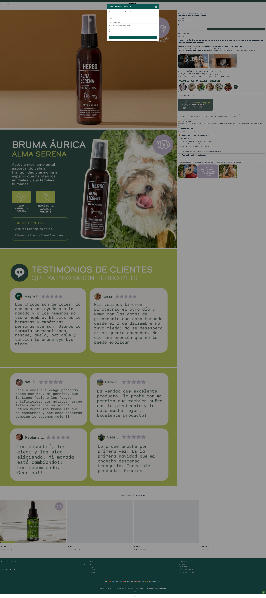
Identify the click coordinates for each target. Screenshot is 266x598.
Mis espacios (114, 34)
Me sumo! (133, 37)
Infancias (113, 32)
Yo (111, 28)
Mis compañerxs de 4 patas (117, 30)
